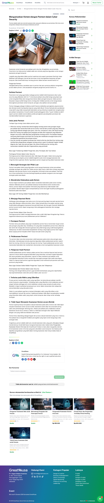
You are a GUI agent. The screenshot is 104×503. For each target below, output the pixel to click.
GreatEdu (37, 2)
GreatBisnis (28, 2)
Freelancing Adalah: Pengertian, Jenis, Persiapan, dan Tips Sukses (36, 151)
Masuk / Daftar (97, 2)
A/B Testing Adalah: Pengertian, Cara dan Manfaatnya (32, 194)
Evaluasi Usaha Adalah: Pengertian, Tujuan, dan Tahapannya (34, 265)
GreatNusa (12, 333)
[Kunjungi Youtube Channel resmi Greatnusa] (40, 477)
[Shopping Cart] (83, 2)
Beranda (11, 9)
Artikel (19, 9)
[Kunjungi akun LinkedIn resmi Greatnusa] (35, 477)
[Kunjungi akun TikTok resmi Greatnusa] (43, 477)
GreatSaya (19, 2)
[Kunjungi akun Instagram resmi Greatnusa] (37, 477)
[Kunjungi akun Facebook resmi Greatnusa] (32, 477)
